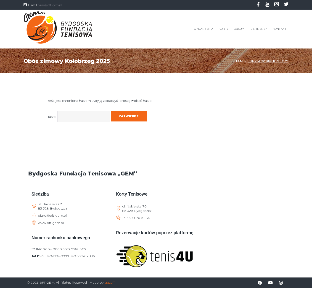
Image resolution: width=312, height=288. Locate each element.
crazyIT (109, 282)
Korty (223, 28)
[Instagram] (276, 5)
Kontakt (279, 28)
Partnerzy (258, 28)
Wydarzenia (203, 28)
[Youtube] (267, 4)
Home (240, 61)
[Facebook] (258, 5)
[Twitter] (286, 5)
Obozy (239, 28)
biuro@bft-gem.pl (50, 5)
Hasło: (51, 117)
